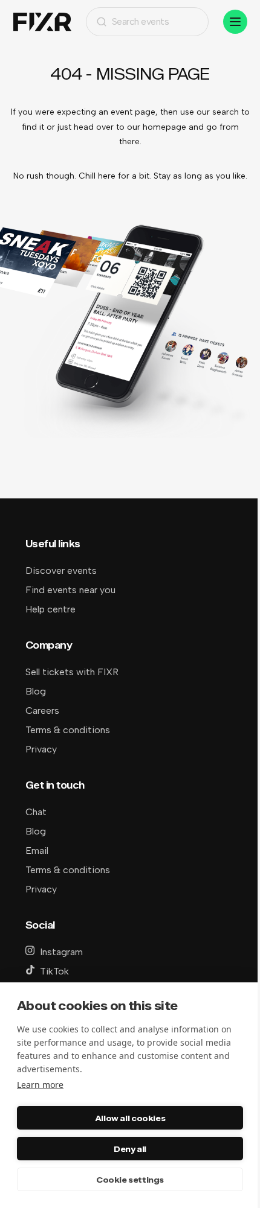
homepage (164, 127)
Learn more (40, 1084)
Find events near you (70, 590)
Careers (42, 710)
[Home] (42, 22)
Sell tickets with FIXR (72, 672)
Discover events (61, 570)
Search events (140, 21)
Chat (36, 812)
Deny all (130, 1149)
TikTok (54, 971)
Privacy (41, 749)
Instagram (61, 952)
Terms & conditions (67, 730)
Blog (35, 691)
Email (36, 850)
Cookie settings (130, 1179)
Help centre (50, 609)
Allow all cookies (130, 1118)
